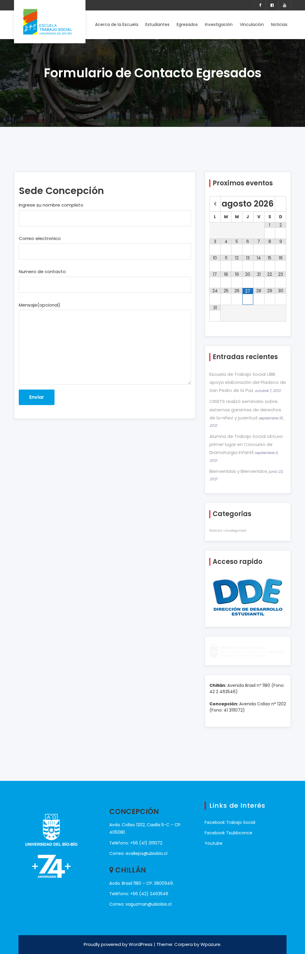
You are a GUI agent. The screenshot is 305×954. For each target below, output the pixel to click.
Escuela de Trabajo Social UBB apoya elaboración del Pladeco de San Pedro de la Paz (247, 382)
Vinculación (252, 24)
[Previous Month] (215, 204)
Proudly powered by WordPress (119, 944)
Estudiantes (157, 24)
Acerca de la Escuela (116, 24)
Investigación (219, 24)
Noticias (279, 24)
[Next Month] (280, 204)
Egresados (187, 24)
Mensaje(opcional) (39, 305)
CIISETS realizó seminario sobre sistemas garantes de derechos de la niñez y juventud (245, 409)
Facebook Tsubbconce (228, 833)
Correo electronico (40, 238)
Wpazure (210, 944)
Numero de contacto (42, 271)
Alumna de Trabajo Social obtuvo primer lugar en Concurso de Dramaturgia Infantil (246, 444)
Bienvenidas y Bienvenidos (238, 471)
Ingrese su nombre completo (51, 205)
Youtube (213, 843)
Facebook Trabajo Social (230, 822)
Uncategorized (234, 530)
